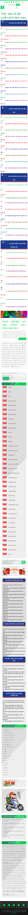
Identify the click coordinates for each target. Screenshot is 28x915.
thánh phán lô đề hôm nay (18, 364)
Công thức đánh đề (6, 855)
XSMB (9, 387)
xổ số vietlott (11, 419)
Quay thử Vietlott (12, 550)
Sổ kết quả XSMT (12, 414)
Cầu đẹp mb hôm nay (9, 735)
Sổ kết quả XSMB (12, 405)
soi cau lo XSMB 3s (19, 874)
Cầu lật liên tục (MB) (13, 464)
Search (6, 378)
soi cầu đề (12, 895)
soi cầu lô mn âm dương (19, 881)
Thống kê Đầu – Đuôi (13, 505)
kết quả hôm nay (12, 401)
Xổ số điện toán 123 (13, 450)
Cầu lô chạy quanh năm (14, 855)
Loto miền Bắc (11, 523)
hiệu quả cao (12, 349)
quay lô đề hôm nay (13, 358)
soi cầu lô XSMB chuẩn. (7, 883)
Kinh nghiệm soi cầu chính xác (12, 354)
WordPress (14, 913)
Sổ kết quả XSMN (12, 410)
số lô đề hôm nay (16, 360)
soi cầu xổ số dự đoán (18, 888)
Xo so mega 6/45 (12, 423)
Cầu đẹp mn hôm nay (9, 740)
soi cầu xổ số (19, 887)
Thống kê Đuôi (11, 500)
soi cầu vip (14, 887)
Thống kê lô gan (12, 482)
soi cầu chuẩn (21, 879)
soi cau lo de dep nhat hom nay (13, 870)
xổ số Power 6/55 (12, 428)
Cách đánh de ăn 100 (15, 849)
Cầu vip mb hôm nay (9, 733)
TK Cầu (5, 765)
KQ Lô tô (6, 770)
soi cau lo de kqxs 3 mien (15, 872)
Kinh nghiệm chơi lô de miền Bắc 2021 (14, 865)
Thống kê (10, 441)
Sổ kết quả (6, 758)
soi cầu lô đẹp (15, 883)
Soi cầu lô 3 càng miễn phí (8, 881)
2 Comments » (16, 366)
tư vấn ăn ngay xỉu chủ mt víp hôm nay (16, 252)
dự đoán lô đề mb (15, 863)
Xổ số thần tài (11, 455)
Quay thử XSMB (12, 536)
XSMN (9, 392)
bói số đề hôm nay (6, 845)
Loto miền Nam (11, 527)
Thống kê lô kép (12, 491)
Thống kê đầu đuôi (12, 477)
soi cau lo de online (12, 874)
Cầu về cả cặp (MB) (12, 468)
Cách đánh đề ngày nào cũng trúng (13, 854)
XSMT (9, 396)
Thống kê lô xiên (12, 486)
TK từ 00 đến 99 (12, 518)
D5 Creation (17, 911)
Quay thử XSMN (12, 541)
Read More (21, 338)
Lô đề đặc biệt (7, 742)
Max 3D (10, 432)
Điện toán (6, 763)
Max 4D (10, 437)
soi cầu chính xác (14, 362)
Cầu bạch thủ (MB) (12, 459)
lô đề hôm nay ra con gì (16, 356)
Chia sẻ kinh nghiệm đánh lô (15, 845)
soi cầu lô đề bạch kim (9, 885)
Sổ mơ (9, 554)
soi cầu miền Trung (8, 887)
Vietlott (5, 760)
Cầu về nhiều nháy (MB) (13, 473)
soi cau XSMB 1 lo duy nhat (13, 879)
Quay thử (6, 772)
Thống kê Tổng (11, 509)
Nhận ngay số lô (6, 366)
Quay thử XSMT (12, 545)
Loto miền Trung (12, 532)
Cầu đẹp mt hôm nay (9, 737)
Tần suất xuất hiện (12, 514)
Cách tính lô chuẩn (17, 846)
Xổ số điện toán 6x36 (13, 446)
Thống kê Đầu (11, 495)
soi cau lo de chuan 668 (15, 869)
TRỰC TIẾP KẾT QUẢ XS (9, 747)
